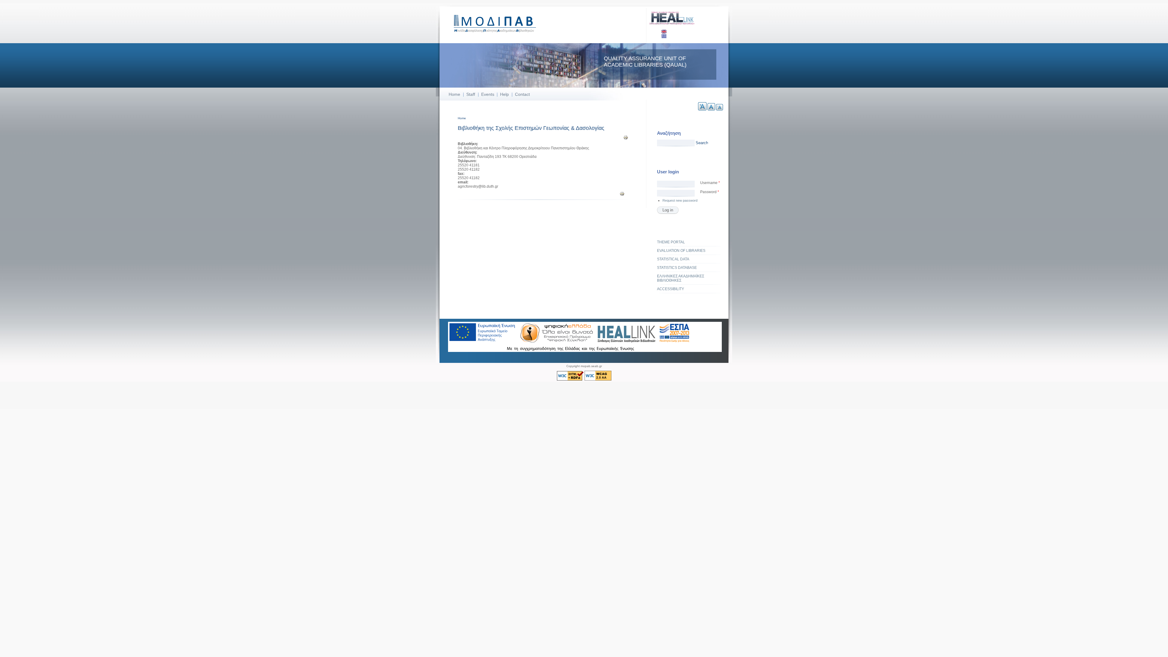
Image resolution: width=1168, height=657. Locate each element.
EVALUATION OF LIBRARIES (681, 251)
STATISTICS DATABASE (677, 268)
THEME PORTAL (671, 242)
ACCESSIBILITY (670, 289)
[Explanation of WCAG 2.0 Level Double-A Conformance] (598, 379)
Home (454, 94)
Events (487, 94)
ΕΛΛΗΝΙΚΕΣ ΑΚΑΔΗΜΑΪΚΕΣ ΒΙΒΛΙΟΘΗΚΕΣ (680, 278)
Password (709, 192)
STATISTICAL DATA (673, 259)
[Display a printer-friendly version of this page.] (625, 137)
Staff (470, 94)
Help (504, 94)
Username (710, 183)
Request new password (679, 200)
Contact (522, 94)
